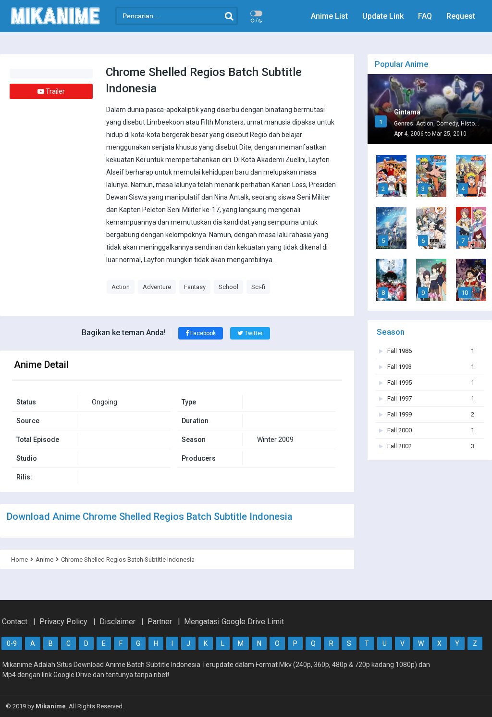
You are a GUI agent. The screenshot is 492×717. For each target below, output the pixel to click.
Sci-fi (258, 286)
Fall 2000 (430, 430)
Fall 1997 (430, 398)
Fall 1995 (430, 382)
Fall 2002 (430, 446)
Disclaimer (117, 621)
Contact (14, 621)
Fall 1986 (430, 350)
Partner (160, 621)
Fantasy (195, 286)
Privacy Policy (63, 621)
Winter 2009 (275, 439)
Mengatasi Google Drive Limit (234, 621)
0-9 (12, 643)
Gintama (407, 112)
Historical (473, 123)
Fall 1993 (430, 366)
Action (120, 286)
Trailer (54, 91)
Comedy (447, 123)
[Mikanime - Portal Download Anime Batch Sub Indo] (55, 23)
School (228, 286)
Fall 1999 (430, 414)
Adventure (157, 286)
